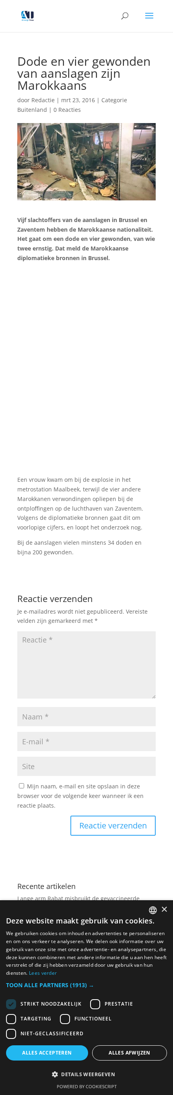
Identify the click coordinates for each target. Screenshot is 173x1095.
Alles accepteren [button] (47, 1052)
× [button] (164, 910)
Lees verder (43, 973)
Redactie (43, 100)
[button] (86, 985)
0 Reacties (67, 109)
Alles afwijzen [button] (129, 1052)
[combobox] (153, 910)
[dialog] (86, 997)
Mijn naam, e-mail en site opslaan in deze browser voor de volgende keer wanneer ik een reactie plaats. (80, 795)
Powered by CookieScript (87, 1086)
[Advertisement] (86, 373)
